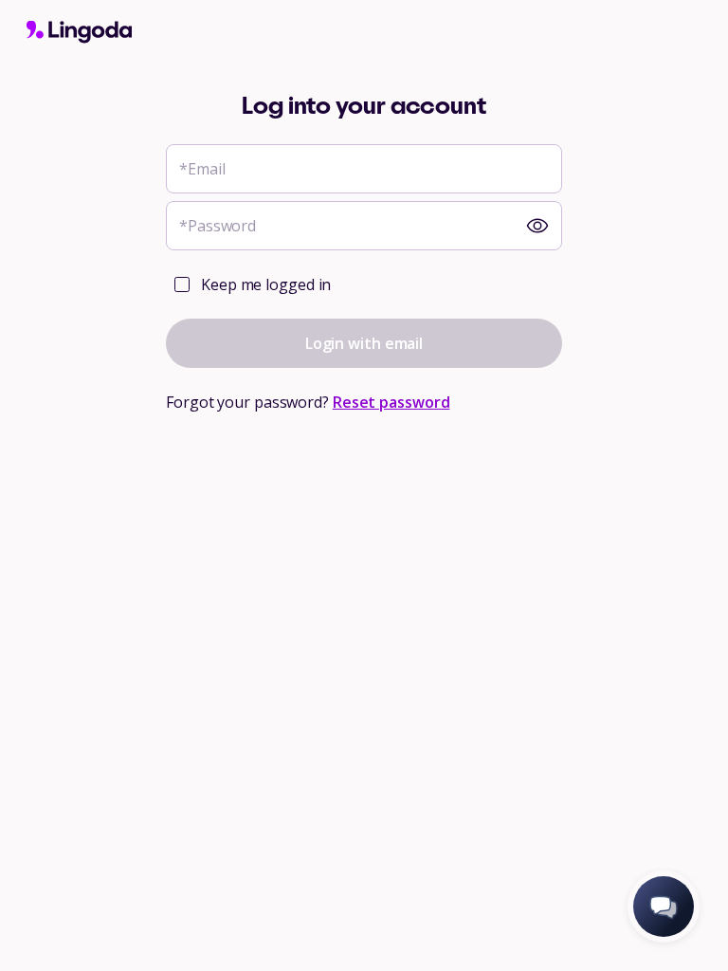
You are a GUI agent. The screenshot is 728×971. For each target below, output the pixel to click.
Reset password (391, 402)
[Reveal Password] (537, 225)
